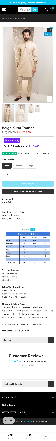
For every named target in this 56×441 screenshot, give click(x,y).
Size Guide (7, 330)
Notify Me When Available (28, 191)
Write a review (28, 365)
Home (4, 18)
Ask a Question (22, 330)
